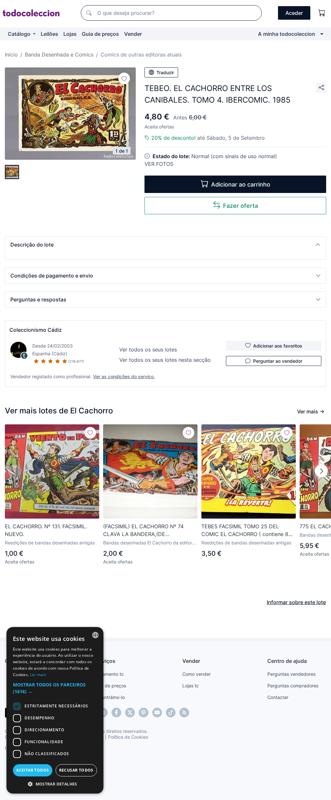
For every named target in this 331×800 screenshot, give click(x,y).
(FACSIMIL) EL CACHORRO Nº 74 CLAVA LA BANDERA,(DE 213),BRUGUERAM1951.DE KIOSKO (145, 530)
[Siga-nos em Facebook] (116, 712)
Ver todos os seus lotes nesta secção (165, 360)
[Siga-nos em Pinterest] (143, 712)
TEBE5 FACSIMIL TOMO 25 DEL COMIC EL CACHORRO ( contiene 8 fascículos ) (244, 530)
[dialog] (54, 710)
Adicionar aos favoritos (277, 346)
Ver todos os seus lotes (148, 349)
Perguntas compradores (292, 685)
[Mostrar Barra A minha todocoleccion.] (322, 33)
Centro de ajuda (287, 661)
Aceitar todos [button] (32, 770)
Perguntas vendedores (291, 674)
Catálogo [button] (20, 34)
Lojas (70, 34)
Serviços (104, 661)
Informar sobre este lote (296, 602)
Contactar (277, 697)
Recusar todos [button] (76, 770)
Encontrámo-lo (109, 697)
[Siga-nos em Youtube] (157, 712)
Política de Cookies (128, 737)
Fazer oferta (240, 205)
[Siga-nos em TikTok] (171, 712)
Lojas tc (190, 685)
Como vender (196, 674)
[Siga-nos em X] (130, 712)
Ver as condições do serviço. (124, 376)
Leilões (49, 34)
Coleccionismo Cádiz (35, 330)
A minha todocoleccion (286, 34)
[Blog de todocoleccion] (184, 712)
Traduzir (165, 72)
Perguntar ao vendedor (277, 361)
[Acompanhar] (124, 78)
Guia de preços (100, 34)
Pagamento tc (109, 674)
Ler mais (38, 674)
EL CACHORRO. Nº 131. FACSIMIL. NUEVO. (46, 530)
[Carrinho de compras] (322, 13)
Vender (133, 34)
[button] (165, 244)
